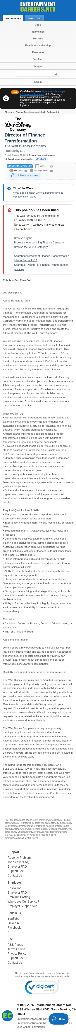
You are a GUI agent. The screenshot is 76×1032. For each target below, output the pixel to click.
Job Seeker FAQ (18, 862)
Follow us (14, 913)
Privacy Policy (17, 953)
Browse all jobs (23, 238)
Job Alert (38, 59)
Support (38, 66)
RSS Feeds (15, 944)
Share (43, 159)
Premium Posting (19, 897)
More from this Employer (44, 155)
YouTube (13, 918)
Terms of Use (38, 820)
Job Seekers (13, 18)
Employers (34, 18)
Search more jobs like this (20, 159)
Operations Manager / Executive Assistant (42, 93)
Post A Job (14, 888)
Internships (38, 31)
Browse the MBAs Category (31, 246)
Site (10, 939)
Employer (14, 882)
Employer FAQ (17, 866)
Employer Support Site (22, 906)
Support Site (16, 871)
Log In (38, 82)
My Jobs (38, 38)
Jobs (38, 24)
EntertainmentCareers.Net (52, 1005)
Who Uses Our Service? (23, 901)
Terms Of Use (16, 949)
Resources (38, 52)
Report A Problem (19, 857)
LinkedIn (13, 923)
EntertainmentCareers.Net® (33, 1018)
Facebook (14, 927)
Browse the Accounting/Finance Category (39, 242)
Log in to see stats (29, 175)
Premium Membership (38, 45)
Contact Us (15, 875)
